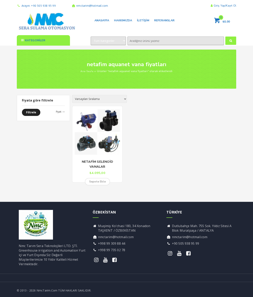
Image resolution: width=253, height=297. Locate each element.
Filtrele (31, 112)
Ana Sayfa (86, 71)
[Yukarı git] (246, 290)
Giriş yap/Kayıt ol (225, 6)
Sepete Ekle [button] (97, 181)
